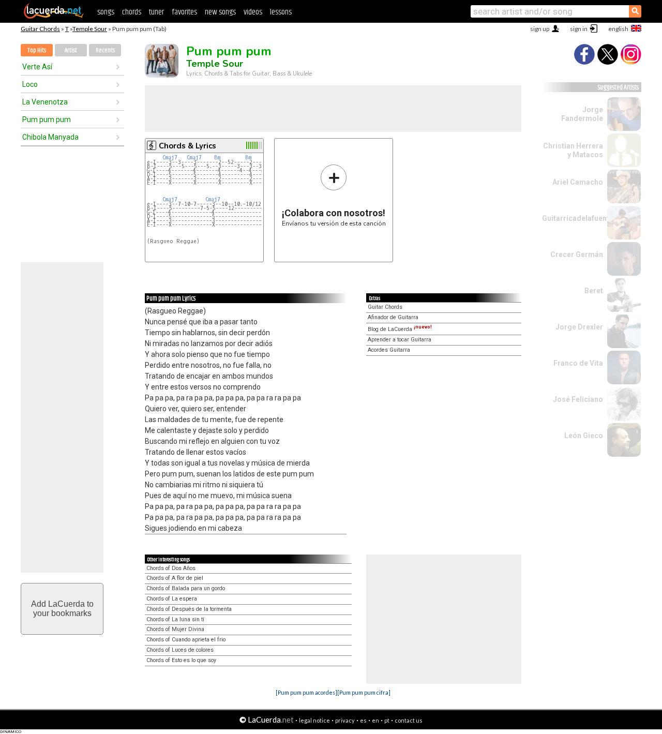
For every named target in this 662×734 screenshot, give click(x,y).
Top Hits (36, 50)
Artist (71, 50)
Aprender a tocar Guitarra (399, 339)
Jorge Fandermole (582, 114)
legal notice (314, 720)
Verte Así (37, 67)
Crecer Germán (576, 254)
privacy (345, 720)
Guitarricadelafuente (577, 218)
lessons (281, 12)
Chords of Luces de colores (180, 650)
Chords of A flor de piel (174, 578)
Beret (593, 291)
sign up (539, 29)
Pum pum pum (46, 119)
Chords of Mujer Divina (175, 629)
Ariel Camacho (577, 182)
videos (253, 12)
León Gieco (583, 435)
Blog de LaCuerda (400, 329)
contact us (409, 720)
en (375, 720)
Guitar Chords (40, 29)
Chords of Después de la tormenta (189, 609)
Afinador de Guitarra (393, 317)
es (363, 720)
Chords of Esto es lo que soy (181, 660)
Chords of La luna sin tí (175, 619)
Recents (105, 50)
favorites (184, 12)
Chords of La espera (171, 598)
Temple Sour (89, 29)
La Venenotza (45, 102)
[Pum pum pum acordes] (306, 692)
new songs (220, 12)
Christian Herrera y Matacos (573, 150)
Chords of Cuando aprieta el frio (185, 639)
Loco (30, 84)
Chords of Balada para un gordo (185, 588)
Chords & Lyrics (187, 146)
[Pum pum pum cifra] (363, 692)
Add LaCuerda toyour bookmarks (62, 609)
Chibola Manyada (50, 137)
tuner (156, 12)
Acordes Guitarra (389, 350)
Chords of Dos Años (170, 568)
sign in (579, 29)
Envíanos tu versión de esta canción (334, 195)
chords (131, 12)
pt (386, 720)
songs (105, 12)
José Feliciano (578, 399)
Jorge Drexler (579, 327)
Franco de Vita (578, 363)
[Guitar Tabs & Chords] (54, 16)
